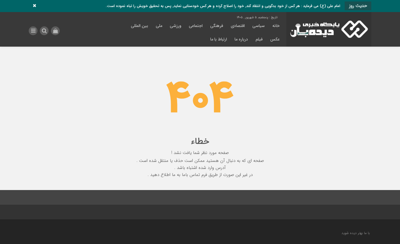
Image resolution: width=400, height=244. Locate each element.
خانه (276, 26)
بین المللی (139, 26)
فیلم (259, 39)
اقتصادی (238, 26)
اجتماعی (196, 26)
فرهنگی (216, 26)
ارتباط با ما (218, 39)
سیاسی (258, 26)
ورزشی (175, 26)
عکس (275, 39)
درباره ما (241, 39)
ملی (159, 26)
